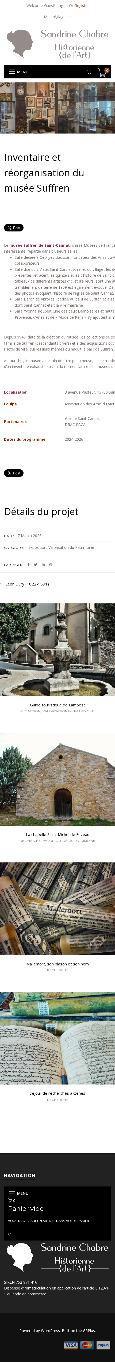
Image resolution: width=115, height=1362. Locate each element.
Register (82, 5)
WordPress (50, 1330)
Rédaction (30, 711)
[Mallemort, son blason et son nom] (57, 909)
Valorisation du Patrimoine (71, 547)
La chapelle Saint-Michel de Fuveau (57, 834)
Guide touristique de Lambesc (57, 704)
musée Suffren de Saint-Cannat (39, 245)
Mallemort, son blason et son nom (57, 964)
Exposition (37, 547)
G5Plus (89, 1330)
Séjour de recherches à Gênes (57, 1093)
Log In (62, 5)
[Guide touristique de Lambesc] (57, 650)
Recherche (30, 841)
